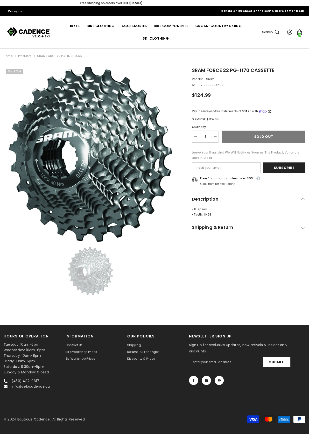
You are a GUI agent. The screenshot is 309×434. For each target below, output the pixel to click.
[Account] (290, 32)
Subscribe (284, 167)
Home (8, 56)
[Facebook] (193, 380)
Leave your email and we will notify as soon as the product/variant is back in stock (245, 155)
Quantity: (199, 127)
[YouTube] (219, 380)
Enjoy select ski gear (154, 3)
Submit (276, 362)
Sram (210, 79)
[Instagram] (206, 380)
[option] (154, 3)
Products (25, 56)
